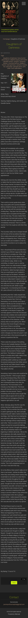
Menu (23, 3)
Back (14, 582)
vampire (16, 61)
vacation (19, 65)
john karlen (23, 60)
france (4, 65)
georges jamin (17, 66)
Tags (2, 55)
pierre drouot (5, 60)
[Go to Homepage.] (10, 14)
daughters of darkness (10, 58)
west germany (11, 65)
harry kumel (21, 58)
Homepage (6, 39)
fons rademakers (16, 68)
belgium (22, 63)
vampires (22, 61)
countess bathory (13, 63)
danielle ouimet (8, 61)
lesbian (5, 63)
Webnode (17, 614)
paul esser (9, 66)
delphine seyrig (15, 60)
